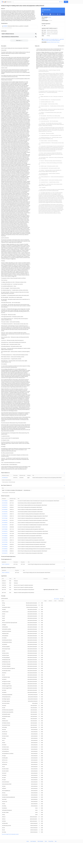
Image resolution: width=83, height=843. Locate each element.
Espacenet (49, 42)
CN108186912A (4, 507)
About (28, 841)
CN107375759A (4, 542)
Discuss (58, 42)
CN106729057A (4, 524)
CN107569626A (4, 546)
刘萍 (46, 18)
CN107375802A (4, 529)
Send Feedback (33, 841)
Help (55, 841)
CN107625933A (4, 511)
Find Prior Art (53, 14)
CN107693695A (4, 509)
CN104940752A (5, 477)
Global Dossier (53, 42)
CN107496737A (4, 553)
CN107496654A (4, 522)
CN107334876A (4, 537)
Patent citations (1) (47, 39)
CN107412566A (4, 518)
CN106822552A (4, 520)
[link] (15, 26)
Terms (46, 841)
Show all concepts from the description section (10, 834)
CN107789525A (4, 500)
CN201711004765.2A (5, 564)
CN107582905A (4, 540)
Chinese (49, 17)
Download (57, 598)
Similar (59, 14)
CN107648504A (4, 544)
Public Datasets (40, 841)
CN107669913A (4, 531)
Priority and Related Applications (54, 40)
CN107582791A (4, 513)
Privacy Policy (50, 841)
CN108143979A (4, 505)
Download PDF (46, 14)
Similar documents (45, 40)
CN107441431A (4, 533)
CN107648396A (4, 535)
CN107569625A (4, 548)
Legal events (61, 39)
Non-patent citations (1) (54, 39)
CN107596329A (4, 516)
